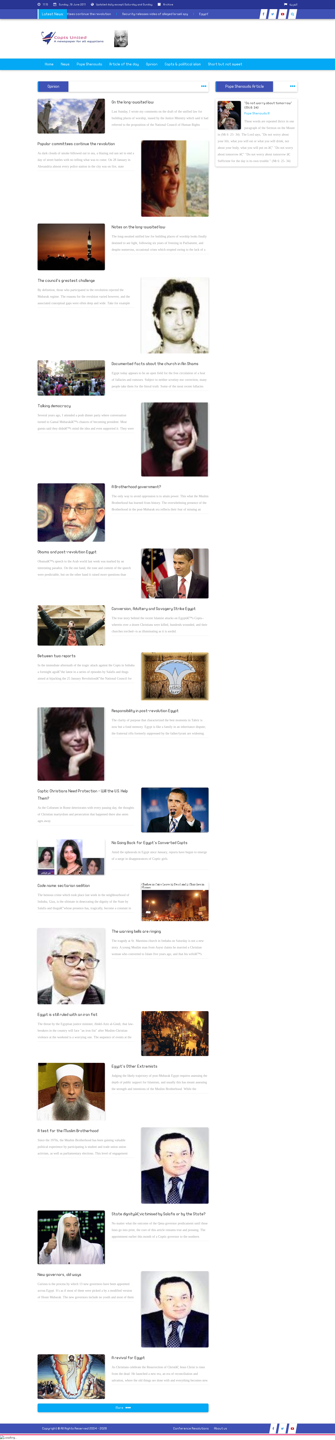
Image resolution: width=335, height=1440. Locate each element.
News (65, 64)
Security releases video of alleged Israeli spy (178, 14)
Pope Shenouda (89, 64)
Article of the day (124, 64)
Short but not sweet (225, 64)
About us (220, 1428)
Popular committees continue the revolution (100, 14)
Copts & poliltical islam (183, 64)
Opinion (151, 64)
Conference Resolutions (191, 1428)
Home (49, 64)
